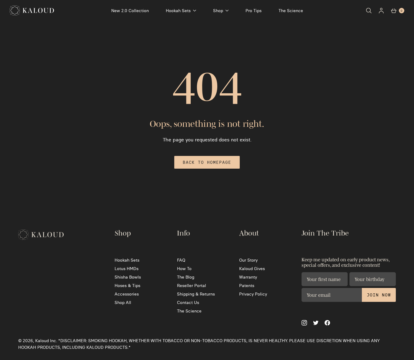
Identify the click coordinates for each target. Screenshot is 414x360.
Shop (218, 10)
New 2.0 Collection (130, 10)
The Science (291, 10)
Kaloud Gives (252, 268)
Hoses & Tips (127, 285)
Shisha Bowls (128, 277)
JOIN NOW (379, 295)
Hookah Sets (178, 10)
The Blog (185, 277)
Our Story (248, 260)
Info (183, 233)
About (249, 233)
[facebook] (327, 322)
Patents (246, 285)
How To (184, 268)
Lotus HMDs (127, 268)
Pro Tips (253, 10)
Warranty (248, 277)
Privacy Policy (253, 294)
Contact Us (188, 302)
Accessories (127, 294)
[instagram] (304, 322)
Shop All (123, 302)
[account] (381, 10)
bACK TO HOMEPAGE (207, 162)
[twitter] (316, 323)
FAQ (181, 260)
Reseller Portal (191, 285)
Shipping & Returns (196, 294)
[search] (369, 10)
